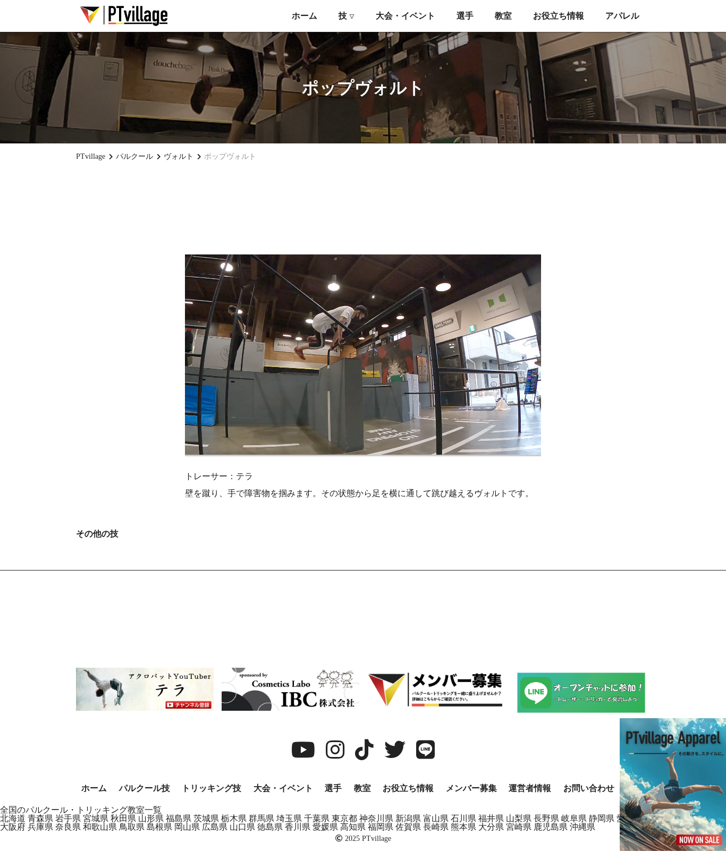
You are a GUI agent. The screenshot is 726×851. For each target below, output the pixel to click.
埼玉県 (289, 818)
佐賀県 (408, 826)
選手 (465, 15)
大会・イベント (405, 15)
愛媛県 (325, 826)
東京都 (344, 818)
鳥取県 (132, 826)
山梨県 (518, 818)
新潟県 (408, 818)
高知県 (353, 826)
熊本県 (463, 826)
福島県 (178, 818)
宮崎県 (518, 826)
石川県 (463, 818)
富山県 (436, 818)
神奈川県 (376, 818)
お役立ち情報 (558, 15)
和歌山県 (100, 826)
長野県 (546, 818)
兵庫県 (40, 826)
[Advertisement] (363, 208)
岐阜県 (574, 818)
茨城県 (206, 818)
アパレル (622, 15)
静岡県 (601, 818)
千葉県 (317, 818)
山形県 (151, 818)
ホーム (304, 15)
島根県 (159, 826)
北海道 (13, 818)
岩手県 (68, 818)
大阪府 (13, 826)
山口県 (242, 826)
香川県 (297, 826)
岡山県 (187, 826)
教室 (503, 15)
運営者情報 (530, 788)
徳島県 (270, 826)
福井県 (491, 818)
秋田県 (123, 818)
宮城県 (95, 818)
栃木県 (234, 818)
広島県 (214, 826)
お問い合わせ (588, 788)
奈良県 (68, 826)
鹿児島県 (551, 826)
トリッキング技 (211, 788)
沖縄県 (582, 826)
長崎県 (436, 826)
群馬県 (261, 818)
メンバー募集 (471, 788)
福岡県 (380, 826)
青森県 (40, 818)
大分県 (491, 826)
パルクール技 (144, 788)
